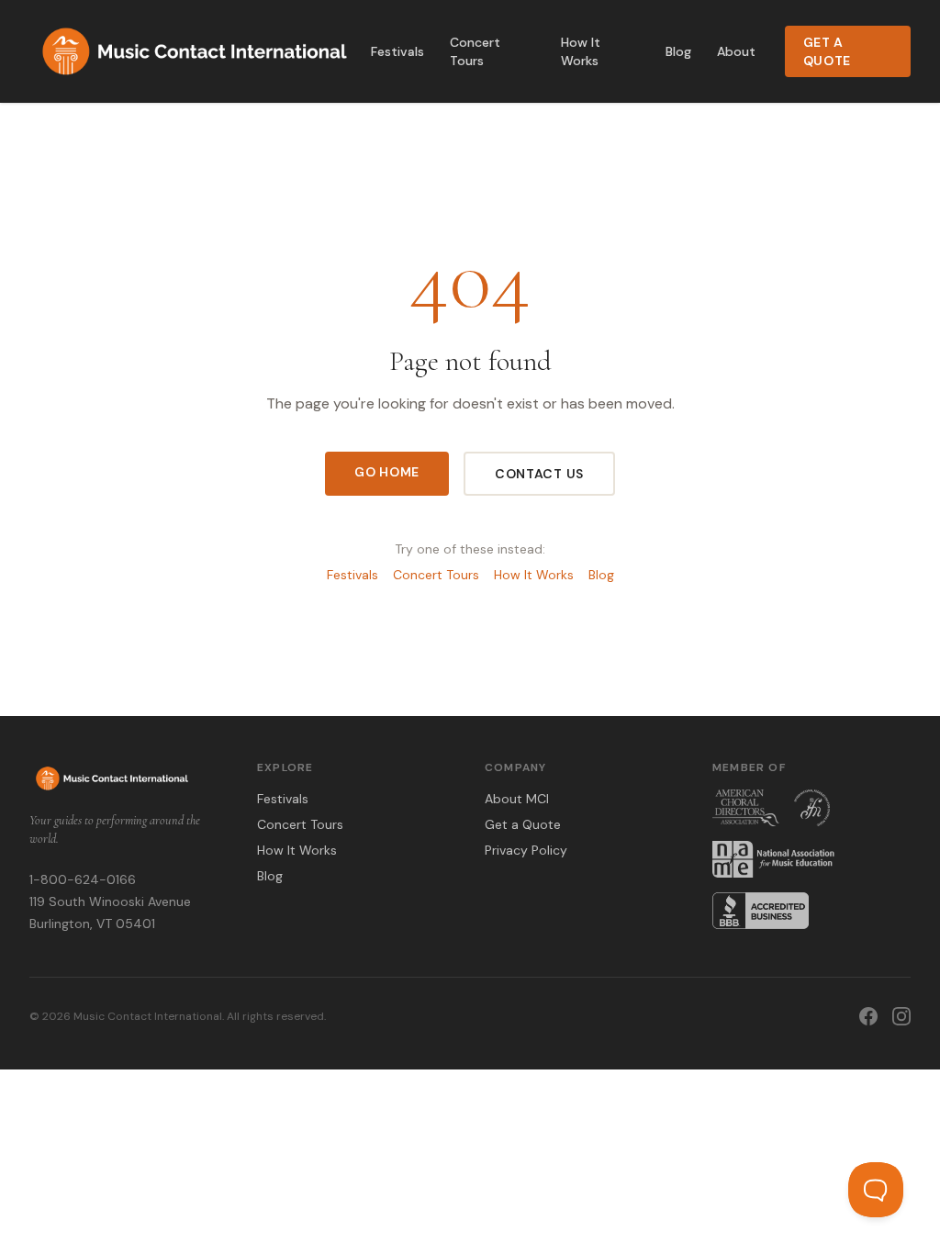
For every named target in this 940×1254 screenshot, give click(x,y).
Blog (678, 51)
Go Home (387, 472)
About (736, 51)
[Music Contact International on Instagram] (901, 1016)
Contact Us (539, 473)
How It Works (580, 51)
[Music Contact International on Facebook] (868, 1016)
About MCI (517, 798)
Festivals (397, 51)
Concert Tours (475, 51)
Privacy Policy (526, 850)
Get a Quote (827, 51)
